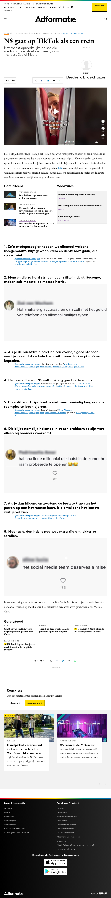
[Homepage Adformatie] (55, 19)
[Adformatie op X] (59, 7)
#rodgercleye (70, 364)
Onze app (61, 841)
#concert (68, 386)
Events (19, 7)
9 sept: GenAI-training (20, 4)
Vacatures (42, 7)
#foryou (48, 366)
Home (6, 4)
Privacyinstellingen (66, 849)
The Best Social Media (72, 33)
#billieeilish (58, 386)
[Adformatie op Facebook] (64, 7)
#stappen (57, 366)
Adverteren (9, 7)
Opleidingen (30, 7)
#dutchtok (81, 261)
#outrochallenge (61, 515)
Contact (61, 808)
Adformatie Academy (14, 828)
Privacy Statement (65, 828)
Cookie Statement (65, 832)
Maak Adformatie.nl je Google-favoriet (75, 845)
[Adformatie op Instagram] (72, 7)
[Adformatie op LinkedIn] (68, 7)
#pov (61, 261)
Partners (8, 11)
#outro (72, 515)
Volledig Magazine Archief (16, 832)
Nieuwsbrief (10, 824)
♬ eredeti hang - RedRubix (52, 518)
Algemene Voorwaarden (68, 836)
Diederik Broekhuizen (41, 33)
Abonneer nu (99, 6)
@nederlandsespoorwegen (27, 258)
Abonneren (62, 812)
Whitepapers (10, 820)
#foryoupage (27, 261)
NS (60, 168)
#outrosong (47, 515)
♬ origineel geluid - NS (26, 264)
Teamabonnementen (67, 816)
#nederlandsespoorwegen (46, 261)
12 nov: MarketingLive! (43, 4)
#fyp (18, 261)
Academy (53, 7)
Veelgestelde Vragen (66, 824)
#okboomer (69, 261)
